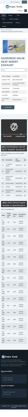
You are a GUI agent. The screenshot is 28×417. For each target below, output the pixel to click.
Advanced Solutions (8, 377)
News (3, 19)
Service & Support (13, 19)
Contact (4, 26)
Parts (18, 15)
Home (3, 15)
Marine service (6, 394)
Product (10, 15)
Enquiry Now (8, 107)
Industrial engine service (9, 392)
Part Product (9, 29)
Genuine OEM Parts (8, 22)
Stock (24, 2)
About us (18, 22)
